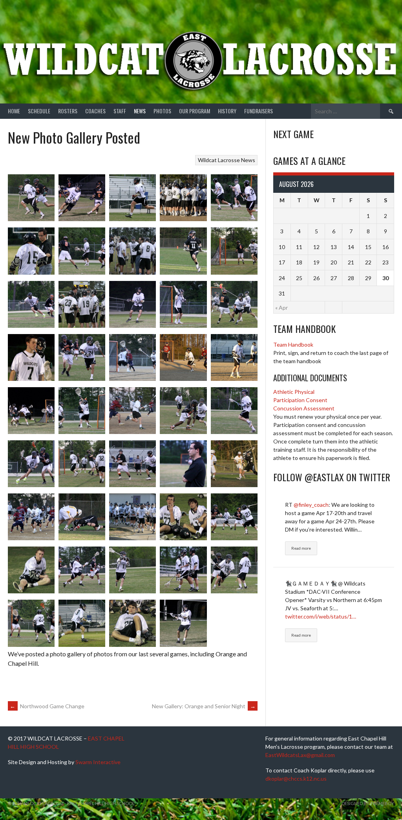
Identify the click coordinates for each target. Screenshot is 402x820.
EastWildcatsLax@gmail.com (300, 755)
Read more (301, 548)
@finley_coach (311, 504)
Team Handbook (293, 344)
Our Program (194, 111)
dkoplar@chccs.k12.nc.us (296, 778)
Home (14, 111)
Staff (119, 111)
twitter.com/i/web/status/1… (320, 616)
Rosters (67, 111)
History (227, 111)
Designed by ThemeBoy (368, 803)
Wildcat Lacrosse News (226, 160)
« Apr (281, 307)
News (140, 111)
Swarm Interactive (98, 762)
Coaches (95, 111)
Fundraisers (258, 111)
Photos (162, 111)
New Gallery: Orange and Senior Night (204, 706)
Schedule (39, 111)
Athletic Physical (293, 391)
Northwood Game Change (47, 706)
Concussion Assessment (303, 408)
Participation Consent (300, 400)
